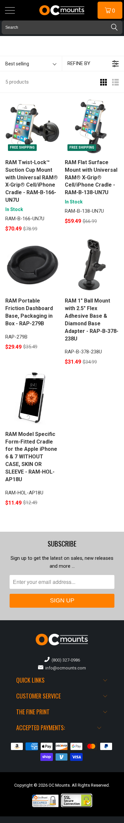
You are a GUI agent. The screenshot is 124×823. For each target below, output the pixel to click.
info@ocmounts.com (64, 667)
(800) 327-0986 (65, 660)
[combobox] (62, 27)
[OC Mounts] (62, 10)
